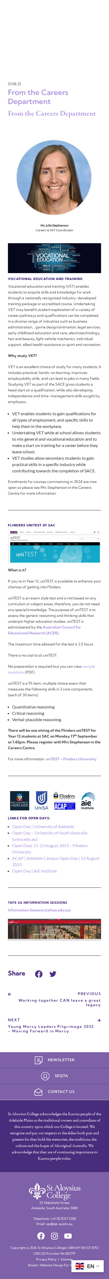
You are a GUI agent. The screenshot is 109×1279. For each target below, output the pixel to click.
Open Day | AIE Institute (34, 870)
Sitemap (67, 1259)
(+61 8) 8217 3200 (63, 1219)
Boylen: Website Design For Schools (54, 1265)
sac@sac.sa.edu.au (59, 1224)
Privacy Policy (46, 1259)
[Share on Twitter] (53, 973)
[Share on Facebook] (39, 973)
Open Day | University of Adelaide (43, 826)
